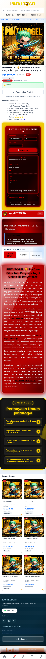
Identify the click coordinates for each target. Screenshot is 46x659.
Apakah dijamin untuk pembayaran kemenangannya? (19, 451)
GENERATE (23, 150)
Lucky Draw (10, 255)
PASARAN (12, 136)
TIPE (25, 136)
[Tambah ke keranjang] (15, 650)
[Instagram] (9, 621)
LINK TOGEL (40, 20)
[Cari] (4, 10)
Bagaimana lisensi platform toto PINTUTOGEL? (18, 432)
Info (40, 214)
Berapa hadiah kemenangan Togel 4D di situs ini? (20, 441)
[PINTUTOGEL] (23, 4)
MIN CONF (12, 142)
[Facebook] (4, 621)
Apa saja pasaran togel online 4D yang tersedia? (21, 422)
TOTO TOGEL (22, 15)
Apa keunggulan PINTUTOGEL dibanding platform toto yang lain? (19, 461)
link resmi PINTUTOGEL (25, 381)
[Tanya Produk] (10, 650)
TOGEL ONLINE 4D (38, 15)
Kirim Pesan (11, 611)
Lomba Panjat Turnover (23, 255)
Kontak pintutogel (8, 634)
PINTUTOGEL (8, 15)
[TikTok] (14, 621)
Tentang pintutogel (8, 630)
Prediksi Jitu (36, 255)
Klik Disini (23, 119)
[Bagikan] (4, 650)
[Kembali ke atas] (41, 648)
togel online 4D (17, 318)
